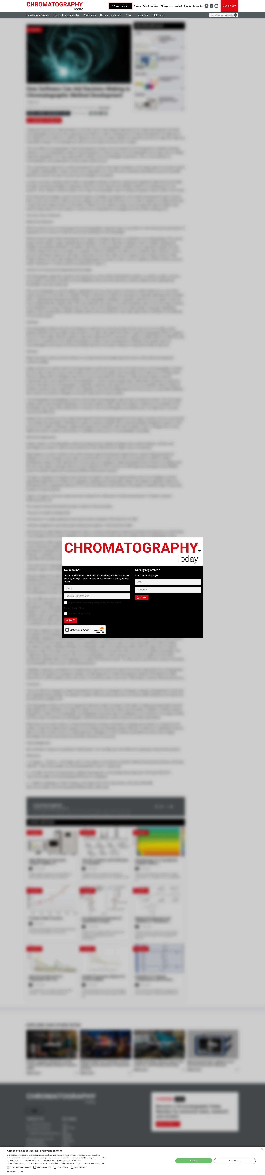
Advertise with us (150, 6)
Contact (178, 6)
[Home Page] (54, 6)
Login (143, 597)
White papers (167, 6)
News (129, 15)
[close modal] (199, 551)
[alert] (9, 1173)
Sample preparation (110, 15)
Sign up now (229, 6)
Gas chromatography (37, 15)
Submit (70, 620)
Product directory (122, 6)
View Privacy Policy (74, 608)
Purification (89, 15)
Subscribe (197, 6)
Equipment (143, 15)
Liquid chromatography (66, 15)
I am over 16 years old (79, 613)
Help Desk (158, 15)
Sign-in (187, 6)
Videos (137, 6)
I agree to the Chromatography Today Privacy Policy (94, 602)
